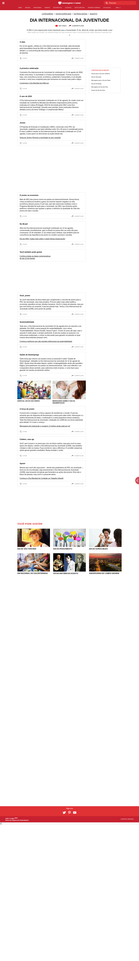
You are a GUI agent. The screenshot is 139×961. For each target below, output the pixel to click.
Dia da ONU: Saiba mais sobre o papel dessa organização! (42, 239)
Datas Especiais (63, 14)
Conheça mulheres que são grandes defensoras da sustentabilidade (46, 341)
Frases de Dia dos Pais (98, 90)
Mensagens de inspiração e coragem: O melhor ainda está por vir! (45, 426)
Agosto (93, 14)
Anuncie (131, 819)
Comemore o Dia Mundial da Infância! (34, 83)
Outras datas (80, 14)
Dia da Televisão (96, 77)
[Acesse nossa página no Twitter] (64, 813)
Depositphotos (24, 820)
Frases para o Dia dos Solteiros (100, 73)
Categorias (47, 14)
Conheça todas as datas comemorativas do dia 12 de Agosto (35, 257)
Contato (124, 819)
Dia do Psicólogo (96, 83)
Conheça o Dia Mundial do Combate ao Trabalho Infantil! (41, 478)
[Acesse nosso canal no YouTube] (75, 813)
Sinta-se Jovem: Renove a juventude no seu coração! (40, 138)
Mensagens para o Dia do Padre (101, 80)
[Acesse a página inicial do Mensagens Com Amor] (69, 3)
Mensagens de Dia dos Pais (99, 87)
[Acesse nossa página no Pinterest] (69, 813)
